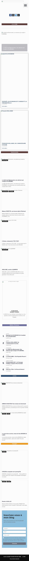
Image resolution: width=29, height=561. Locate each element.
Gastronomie (5, 160)
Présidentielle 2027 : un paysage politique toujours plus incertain (14, 363)
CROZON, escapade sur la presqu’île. (11, 471)
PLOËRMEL (11, 191)
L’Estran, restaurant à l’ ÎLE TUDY (10, 241)
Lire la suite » (4, 106)
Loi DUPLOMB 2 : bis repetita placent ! (16, 356)
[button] (25, 5)
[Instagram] (13, 15)
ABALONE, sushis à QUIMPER (10, 269)
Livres (4, 383)
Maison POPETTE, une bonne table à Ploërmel (14, 211)
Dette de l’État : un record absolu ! (15, 369)
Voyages (4, 451)
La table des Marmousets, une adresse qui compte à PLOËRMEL (15, 350)
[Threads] (18, 15)
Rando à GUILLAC (6, 501)
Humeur (7, 333)
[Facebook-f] (10, 15)
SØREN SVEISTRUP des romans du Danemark (14, 403)
